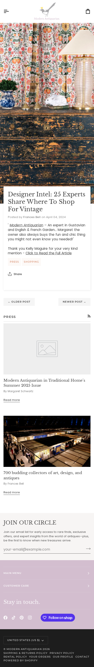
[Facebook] (5, 618)
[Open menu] (10, 11)
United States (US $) (23, 640)
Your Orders (39, 656)
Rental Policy (15, 656)
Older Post (19, 301)
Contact (82, 656)
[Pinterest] (22, 618)
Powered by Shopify (20, 660)
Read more (11, 400)
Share (18, 274)
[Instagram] (30, 618)
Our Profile (63, 656)
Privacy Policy (62, 653)
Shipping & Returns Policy (25, 653)
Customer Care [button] (16, 585)
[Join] (87, 548)
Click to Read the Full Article (49, 253)
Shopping (31, 261)
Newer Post (74, 301)
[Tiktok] (13, 618)
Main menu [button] (12, 573)
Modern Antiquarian (24, 649)
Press (14, 261)
